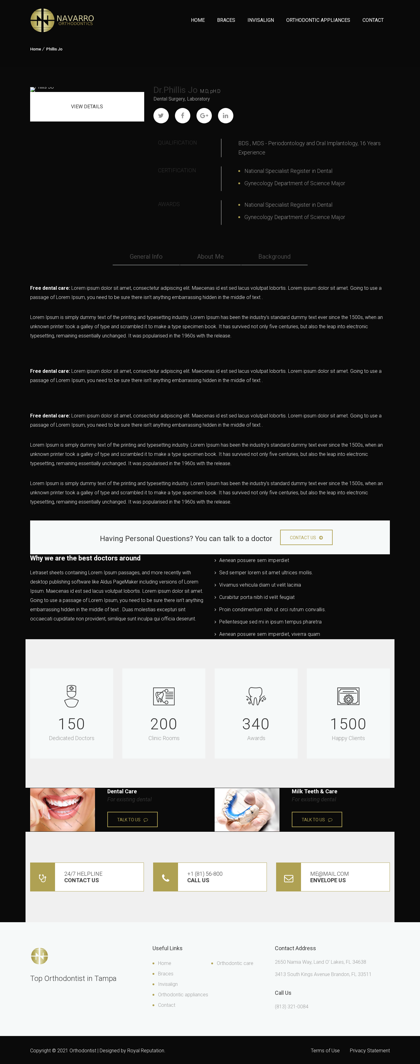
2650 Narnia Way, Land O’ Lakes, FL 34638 (320, 962)
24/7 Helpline (83, 877)
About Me (210, 256)
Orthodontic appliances (183, 995)
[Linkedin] (225, 115)
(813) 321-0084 (291, 1007)
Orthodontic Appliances (318, 20)
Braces (226, 20)
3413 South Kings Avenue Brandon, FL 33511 (323, 974)
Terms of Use (325, 1051)
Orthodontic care (235, 963)
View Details (87, 107)
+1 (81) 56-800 (205, 877)
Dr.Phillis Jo (175, 90)
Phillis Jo (54, 49)
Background (274, 256)
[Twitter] (161, 115)
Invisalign (261, 20)
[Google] (204, 115)
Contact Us (303, 537)
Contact (373, 20)
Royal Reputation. (146, 1051)
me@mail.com (329, 877)
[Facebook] (182, 115)
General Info (146, 256)
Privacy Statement (370, 1051)
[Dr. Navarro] (62, 20)
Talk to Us (129, 819)
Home (198, 20)
